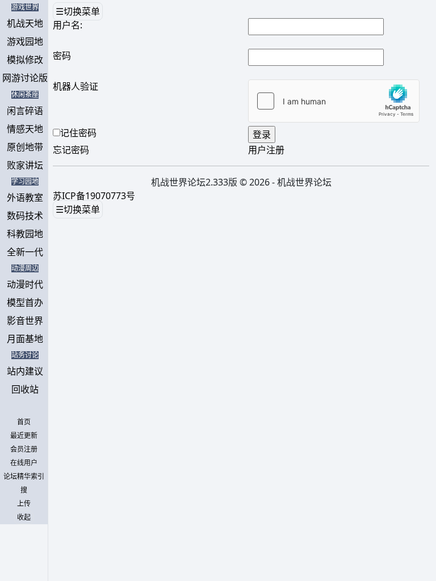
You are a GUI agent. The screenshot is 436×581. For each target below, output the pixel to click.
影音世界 (25, 320)
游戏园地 (25, 41)
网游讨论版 (25, 77)
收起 (24, 517)
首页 (24, 422)
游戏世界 (25, 7)
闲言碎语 (25, 110)
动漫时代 (25, 284)
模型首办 (25, 302)
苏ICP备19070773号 (94, 196)
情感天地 (25, 129)
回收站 (25, 389)
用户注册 (266, 150)
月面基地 (25, 338)
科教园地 (25, 234)
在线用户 (23, 463)
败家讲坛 (25, 165)
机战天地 (25, 23)
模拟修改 (25, 59)
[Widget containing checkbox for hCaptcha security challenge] (334, 101)
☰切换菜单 (78, 11)
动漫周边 (25, 268)
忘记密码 (71, 150)
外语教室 (25, 197)
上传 (24, 504)
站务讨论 (25, 355)
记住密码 (78, 133)
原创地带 (25, 147)
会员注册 (23, 449)
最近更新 (23, 436)
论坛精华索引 (23, 477)
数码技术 (25, 215)
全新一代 (25, 252)
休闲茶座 (25, 95)
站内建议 (25, 371)
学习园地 (25, 182)
